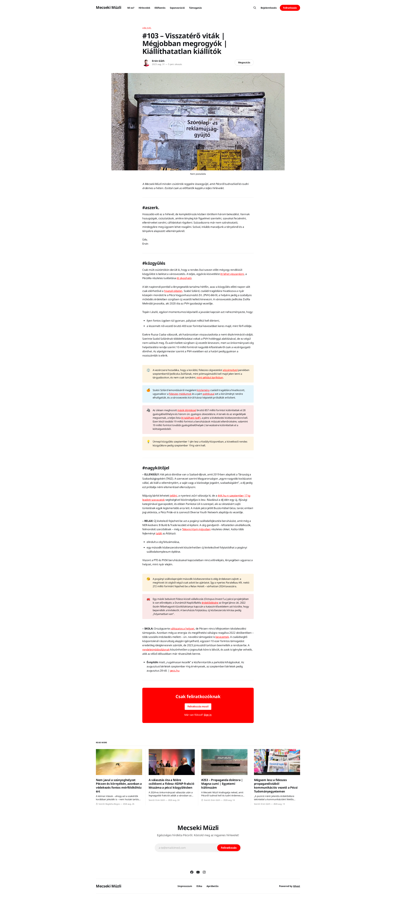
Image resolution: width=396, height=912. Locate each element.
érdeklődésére (210, 602)
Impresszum (185, 886)
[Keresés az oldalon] (254, 7)
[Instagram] (204, 872)
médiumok (185, 394)
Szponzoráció (177, 7)
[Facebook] (191, 872)
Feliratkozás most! (198, 706)
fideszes (173, 394)
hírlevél (146, 28)
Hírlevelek (144, 7)
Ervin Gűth (158, 61)
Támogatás (195, 7)
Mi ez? (130, 7)
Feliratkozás (290, 7)
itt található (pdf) (190, 417)
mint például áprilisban (210, 377)
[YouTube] (198, 872)
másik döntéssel (186, 410)
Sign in (208, 714)
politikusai (208, 394)
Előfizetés (160, 7)
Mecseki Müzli (108, 7)
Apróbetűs (213, 886)
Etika (199, 886)
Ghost (296, 886)
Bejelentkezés (269, 7)
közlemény (203, 390)
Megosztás (244, 62)
